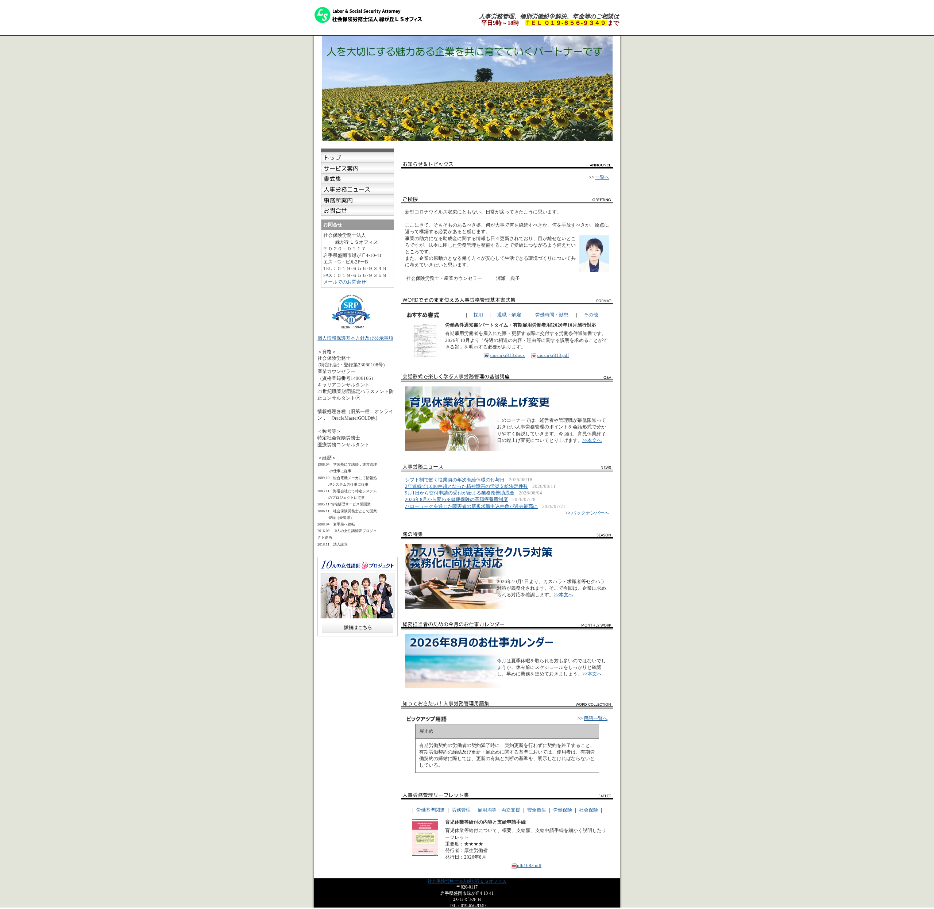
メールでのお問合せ (344, 282)
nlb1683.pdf (529, 865)
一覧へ (602, 177)
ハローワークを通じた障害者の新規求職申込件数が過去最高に (471, 506)
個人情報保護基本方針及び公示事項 (355, 338)
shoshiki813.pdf (553, 355)
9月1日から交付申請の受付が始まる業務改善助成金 (459, 493)
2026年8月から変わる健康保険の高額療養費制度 (456, 499)
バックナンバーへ (590, 513)
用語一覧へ (595, 718)
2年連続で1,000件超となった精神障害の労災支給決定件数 (466, 486)
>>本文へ (592, 440)
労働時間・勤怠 (551, 314)
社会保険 (588, 810)
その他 (591, 314)
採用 (478, 314)
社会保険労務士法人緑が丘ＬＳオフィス (467, 881)
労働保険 (562, 810)
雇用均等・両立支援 (499, 810)
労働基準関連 (430, 810)
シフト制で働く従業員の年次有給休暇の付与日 (455, 479)
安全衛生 (536, 810)
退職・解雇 (509, 314)
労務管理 (461, 810)
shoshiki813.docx (507, 355)
